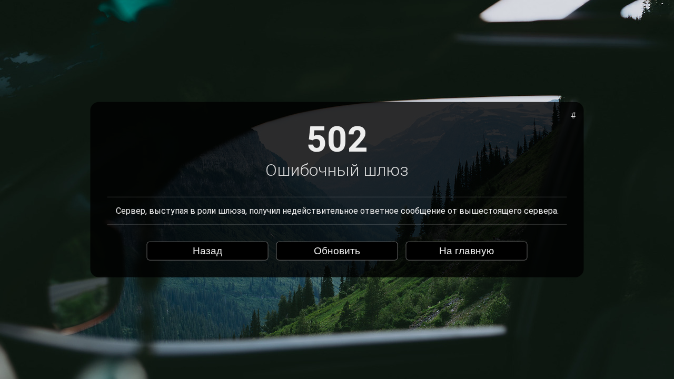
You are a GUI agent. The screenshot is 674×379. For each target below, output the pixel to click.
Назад (207, 250)
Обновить (337, 250)
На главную (466, 250)
